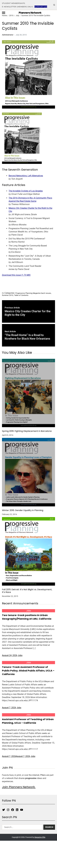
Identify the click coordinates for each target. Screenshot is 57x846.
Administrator (7, 35)
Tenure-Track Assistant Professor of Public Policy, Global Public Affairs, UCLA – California (28, 670)
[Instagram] (8, 809)
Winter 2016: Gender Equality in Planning (22, 510)
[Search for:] (21, 828)
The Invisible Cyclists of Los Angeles (26, 191)
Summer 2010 (7, 295)
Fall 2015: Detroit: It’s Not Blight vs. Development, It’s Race (27, 591)
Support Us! (40, 7)
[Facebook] (12, 809)
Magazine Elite (39, 837)
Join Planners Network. (19, 787)
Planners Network (30, 12)
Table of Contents (21, 295)
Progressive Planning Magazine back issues (33, 293)
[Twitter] (3, 809)
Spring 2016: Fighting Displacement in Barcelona (27, 431)
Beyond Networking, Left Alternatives (26, 175)
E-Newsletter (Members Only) (17, 7)
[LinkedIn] (17, 809)
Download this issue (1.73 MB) (16, 275)
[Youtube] (21, 809)
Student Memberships (13, 3)
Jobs (28, 610)
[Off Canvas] (3, 13)
